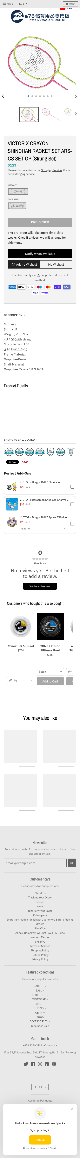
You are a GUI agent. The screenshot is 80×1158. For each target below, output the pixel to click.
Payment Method (40, 937)
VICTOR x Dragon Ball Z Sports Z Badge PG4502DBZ (43, 517)
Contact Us (50, 1045)
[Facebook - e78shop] (33, 1064)
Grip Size (13, 199)
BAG (38, 1004)
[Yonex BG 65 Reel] (20, 626)
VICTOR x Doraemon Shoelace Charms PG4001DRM (43, 500)
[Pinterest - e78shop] (47, 1064)
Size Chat (40, 928)
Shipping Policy (40, 950)
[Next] (75, 96)
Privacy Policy (40, 959)
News (40, 906)
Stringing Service (51, 170)
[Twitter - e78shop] (26, 1064)
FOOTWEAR (38, 999)
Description (13, 315)
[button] (40, 487)
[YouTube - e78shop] (54, 1064)
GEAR (38, 1012)
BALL (39, 990)
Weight (12, 185)
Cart (72, 3)
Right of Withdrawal (40, 911)
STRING (39, 1008)
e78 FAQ (40, 941)
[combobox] (43, 528)
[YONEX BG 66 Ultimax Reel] (50, 626)
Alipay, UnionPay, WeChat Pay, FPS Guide (40, 933)
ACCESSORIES (39, 1021)
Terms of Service (40, 946)
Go (72, 863)
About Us (40, 893)
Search (40, 902)
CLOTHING (38, 995)
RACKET (39, 986)
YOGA (40, 1017)
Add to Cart (50, 681)
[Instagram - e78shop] (40, 1064)
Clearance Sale (40, 1026)
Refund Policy (40, 955)
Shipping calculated (19, 440)
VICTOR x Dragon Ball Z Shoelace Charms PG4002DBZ (40, 482)
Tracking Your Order (40, 897)
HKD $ (21, 3)
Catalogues (40, 915)
